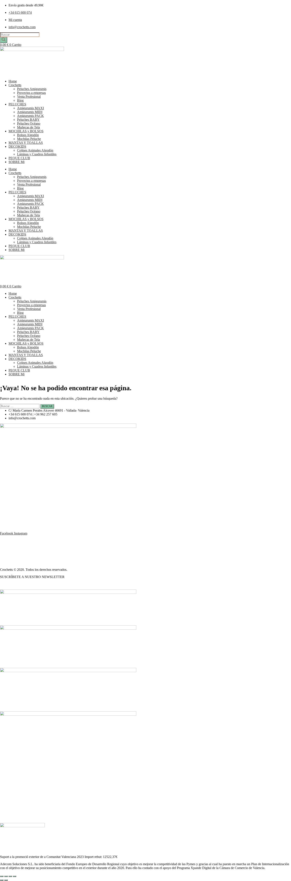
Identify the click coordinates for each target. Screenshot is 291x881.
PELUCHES (17, 104)
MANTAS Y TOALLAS (26, 142)
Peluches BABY (28, 119)
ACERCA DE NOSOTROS (19, 540)
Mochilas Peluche (29, 139)
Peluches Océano (28, 123)
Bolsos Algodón (28, 135)
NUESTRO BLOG (13, 584)
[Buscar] (3, 40)
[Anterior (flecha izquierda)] (1, 880)
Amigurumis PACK (30, 116)
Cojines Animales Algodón (35, 150)
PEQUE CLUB (19, 158)
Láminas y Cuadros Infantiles (36, 154)
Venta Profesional (29, 96)
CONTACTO (9, 562)
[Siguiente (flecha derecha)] (6, 880)
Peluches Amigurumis (31, 89)
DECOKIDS (17, 146)
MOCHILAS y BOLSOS (26, 131)
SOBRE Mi (16, 162)
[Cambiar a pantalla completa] (6, 876)
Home (13, 81)
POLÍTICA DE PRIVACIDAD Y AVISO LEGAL (34, 555)
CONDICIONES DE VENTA (21, 548)
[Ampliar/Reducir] (1, 876)
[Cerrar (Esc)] (14, 876)
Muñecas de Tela (28, 127)
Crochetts (15, 85)
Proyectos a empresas (31, 93)
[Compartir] (10, 876)
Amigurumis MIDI (29, 112)
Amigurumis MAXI (30, 108)
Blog (20, 100)
